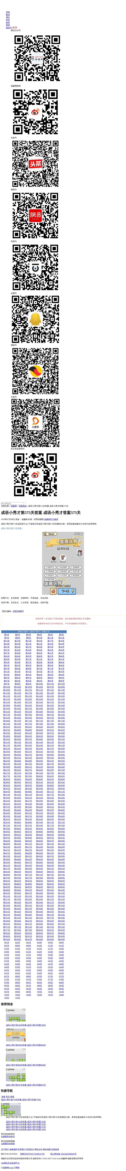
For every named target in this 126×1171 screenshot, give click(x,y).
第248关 (17, 761)
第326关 (17, 801)
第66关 (61, 665)
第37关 (7, 653)
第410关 (17, 844)
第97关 (7, 684)
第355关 (6, 816)
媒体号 (9, 28)
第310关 (39, 792)
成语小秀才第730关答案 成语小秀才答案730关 (21, 1100)
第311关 (50, 792)
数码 (8, 15)
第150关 (61, 709)
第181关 (6, 727)
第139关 (6, 705)
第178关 (39, 724)
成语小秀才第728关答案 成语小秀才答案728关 (26, 1124)
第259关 (6, 767)
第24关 (61, 644)
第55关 (7, 662)
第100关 (39, 684)
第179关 (50, 724)
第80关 (18, 675)
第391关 (6, 835)
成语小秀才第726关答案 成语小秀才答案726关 (26, 1129)
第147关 (28, 709)
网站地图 (47, 1149)
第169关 (6, 721)
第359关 (50, 816)
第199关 (6, 736)
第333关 (28, 804)
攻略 (3, 1097)
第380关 (17, 829)
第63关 (29, 665)
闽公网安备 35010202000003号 (63, 1154)
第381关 (28, 829)
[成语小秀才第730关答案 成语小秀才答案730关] (11, 1115)
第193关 (6, 733)
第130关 (39, 699)
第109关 (6, 690)
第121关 (6, 696)
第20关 (18, 644)
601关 (6, 942)
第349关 (6, 813)
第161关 (50, 715)
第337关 (6, 807)
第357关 (28, 816)
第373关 (6, 826)
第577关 (6, 930)
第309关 (28, 792)
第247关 (6, 761)
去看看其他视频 (8, 1144)
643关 (6, 964)
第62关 (18, 665)
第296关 (17, 785)
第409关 (6, 844)
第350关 (17, 813)
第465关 (28, 872)
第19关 (7, 644)
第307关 (6, 792)
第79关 (7, 675)
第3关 (28, 635)
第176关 (17, 724)
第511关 (6, 896)
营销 (8, 25)
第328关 (39, 801)
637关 (6, 961)
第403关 (6, 841)
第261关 (28, 767)
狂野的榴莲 (18, 611)
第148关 (39, 709)
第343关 (6, 810)
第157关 (6, 715)
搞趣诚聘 (13, 1149)
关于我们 (5, 1149)
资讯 (8, 1097)
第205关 (6, 739)
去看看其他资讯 (8, 1137)
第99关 (29, 684)
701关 (50, 992)
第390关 (61, 832)
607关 (6, 946)
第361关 (6, 819)
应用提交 (30, 1149)
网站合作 (38, 1149)
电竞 (8, 20)
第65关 (50, 665)
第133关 (6, 702)
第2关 (17, 635)
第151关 (6, 712)
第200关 (17, 736)
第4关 (39, 635)
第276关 (61, 773)
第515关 (50, 896)
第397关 (6, 838)
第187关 (6, 730)
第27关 (29, 647)
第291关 (28, 782)
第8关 (17, 638)
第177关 (28, 724)
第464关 (17, 872)
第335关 (50, 804)
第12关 (61, 638)
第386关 (17, 832)
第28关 (39, 647)
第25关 (7, 647)
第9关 (28, 638)
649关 (6, 967)
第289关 (6, 782)
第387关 (28, 832)
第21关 (29, 644)
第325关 (6, 801)
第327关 (28, 801)
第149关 (50, 709)
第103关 (6, 687)
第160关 (39, 715)
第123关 (28, 696)
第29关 (50, 647)
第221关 (50, 745)
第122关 (17, 696)
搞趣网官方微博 (51, 519)
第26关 (18, 647)
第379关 (6, 829)
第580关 (39, 930)
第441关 (28, 859)
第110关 (17, 690)
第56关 (18, 662)
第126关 (61, 696)
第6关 (61, 635)
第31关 (7, 650)
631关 (6, 958)
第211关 (6, 742)
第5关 (50, 635)
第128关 (17, 699)
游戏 (8, 12)
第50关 (18, 659)
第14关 (18, 641)
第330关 (61, 801)
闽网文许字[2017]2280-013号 (32, 1154)
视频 (12, 1097)
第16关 (39, 641)
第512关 (17, 896)
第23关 (50, 644)
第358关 (39, 816)
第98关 (18, 684)
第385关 (6, 832)
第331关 (6, 804)
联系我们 (22, 1149)
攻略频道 (23, 506)
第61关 (7, 665)
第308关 (17, 792)
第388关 (39, 832)
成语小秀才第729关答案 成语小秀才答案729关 (26, 1122)
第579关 (28, 930)
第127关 (6, 699)
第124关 (39, 696)
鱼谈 (8, 22)
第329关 (50, 801)
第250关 (39, 761)
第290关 (17, 782)
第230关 (17, 752)
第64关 (39, 665)
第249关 (28, 761)
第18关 (61, 641)
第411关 (28, 844)
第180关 (61, 724)
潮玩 (8, 17)
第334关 (39, 804)
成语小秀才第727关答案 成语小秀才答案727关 (26, 1127)
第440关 (17, 859)
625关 (6, 955)
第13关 (7, 641)
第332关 (17, 804)
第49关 (7, 659)
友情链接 (55, 1149)
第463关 (6, 872)
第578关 (17, 930)
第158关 (17, 715)
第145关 (6, 709)
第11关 (50, 638)
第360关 (61, 816)
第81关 (29, 675)
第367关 (6, 822)
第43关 (7, 656)
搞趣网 (14, 506)
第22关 (39, 644)
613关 (6, 949)
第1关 (6, 635)
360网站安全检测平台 (10, 1163)
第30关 (61, 647)
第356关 (17, 816)
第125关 (50, 696)
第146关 (17, 709)
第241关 (6, 758)
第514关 (39, 896)
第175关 (6, 724)
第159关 (28, 715)
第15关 (29, 641)
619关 (6, 952)
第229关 (6, 752)
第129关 (28, 699)
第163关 (6, 718)
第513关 (28, 896)
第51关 (29, 659)
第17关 (50, 641)
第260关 (17, 767)
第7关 (6, 638)
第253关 (6, 764)
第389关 (50, 832)
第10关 (39, 638)
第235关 (6, 755)
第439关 (6, 859)
